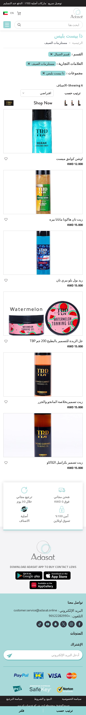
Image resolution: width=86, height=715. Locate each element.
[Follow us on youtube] (47, 624)
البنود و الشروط (43, 699)
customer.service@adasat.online (35, 610)
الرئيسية (77, 42)
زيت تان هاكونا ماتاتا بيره (66, 219)
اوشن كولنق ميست (69, 158)
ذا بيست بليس (55, 73)
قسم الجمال (61, 54)
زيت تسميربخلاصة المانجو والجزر (60, 401)
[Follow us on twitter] (63, 624)
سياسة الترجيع (14, 699)
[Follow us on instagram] (71, 624)
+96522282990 (59, 616)
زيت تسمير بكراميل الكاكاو (65, 462)
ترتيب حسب (72, 93)
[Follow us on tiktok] (39, 624)
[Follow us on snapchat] (55, 624)
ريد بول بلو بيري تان (69, 280)
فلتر (21, 710)
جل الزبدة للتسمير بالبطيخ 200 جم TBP (56, 341)
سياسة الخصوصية (71, 699)
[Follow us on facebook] (79, 624)
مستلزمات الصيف (43, 63)
